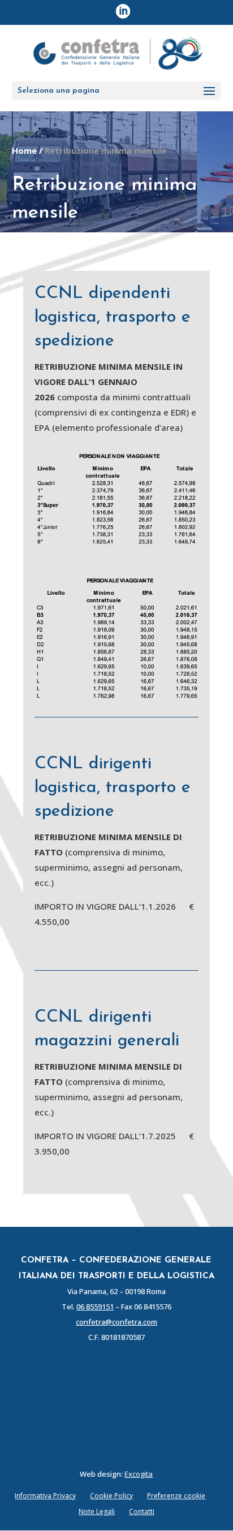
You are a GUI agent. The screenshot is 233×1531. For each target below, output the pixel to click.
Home (24, 150)
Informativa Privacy (45, 1495)
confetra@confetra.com (116, 1322)
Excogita (138, 1474)
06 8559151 (95, 1306)
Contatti (141, 1511)
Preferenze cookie (176, 1495)
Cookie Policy (111, 1495)
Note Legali (97, 1511)
